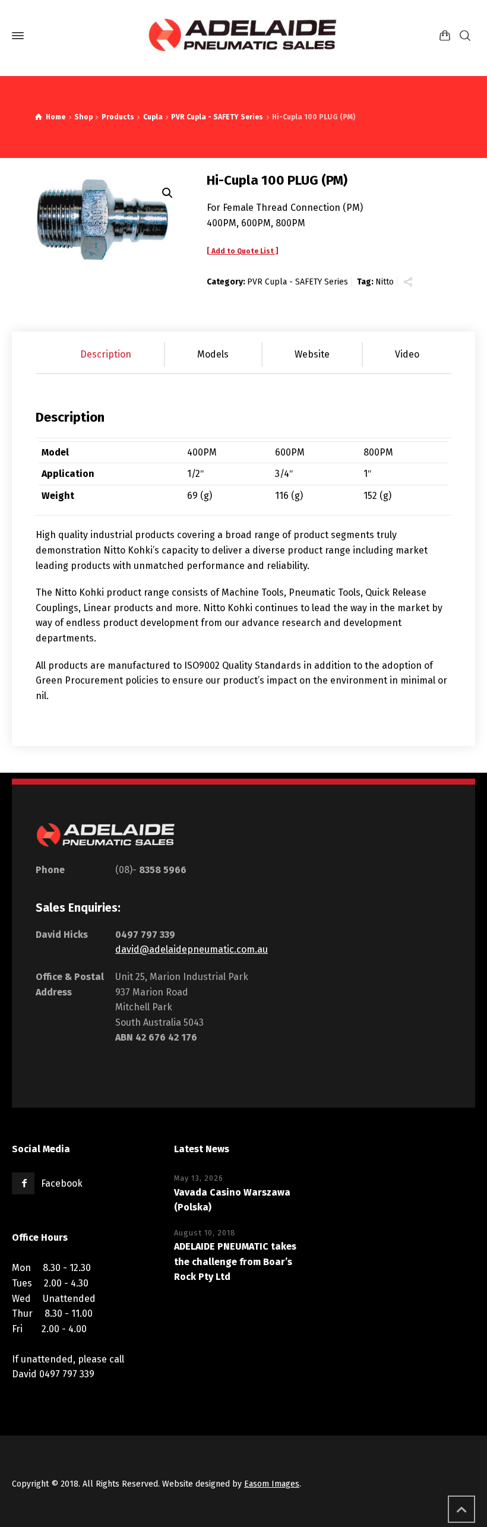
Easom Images (271, 1484)
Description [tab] (105, 354)
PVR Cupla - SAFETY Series (297, 282)
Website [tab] (312, 354)
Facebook (62, 1183)
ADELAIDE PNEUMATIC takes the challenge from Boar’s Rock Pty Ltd (235, 1261)
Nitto (384, 282)
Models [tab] (213, 354)
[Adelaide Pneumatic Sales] (243, 36)
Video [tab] (407, 354)
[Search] (465, 36)
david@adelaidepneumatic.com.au (191, 949)
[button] (167, 193)
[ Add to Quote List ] (242, 251)
